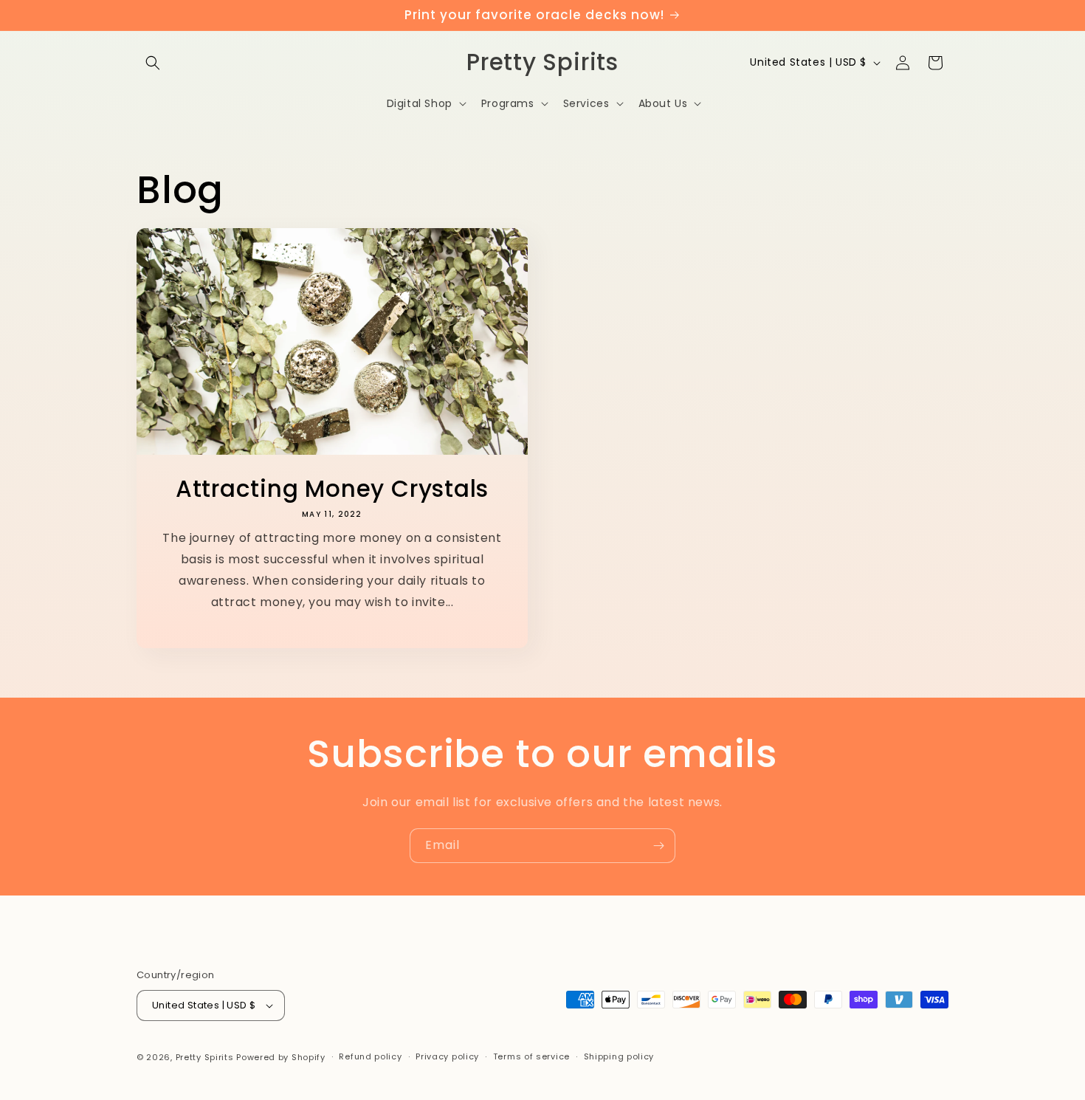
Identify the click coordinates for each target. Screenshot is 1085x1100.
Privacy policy (447, 1056)
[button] (153, 63)
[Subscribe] (658, 845)
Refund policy (370, 1056)
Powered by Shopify (281, 1057)
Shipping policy (619, 1056)
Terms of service (531, 1056)
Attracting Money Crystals (332, 489)
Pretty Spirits (205, 1057)
